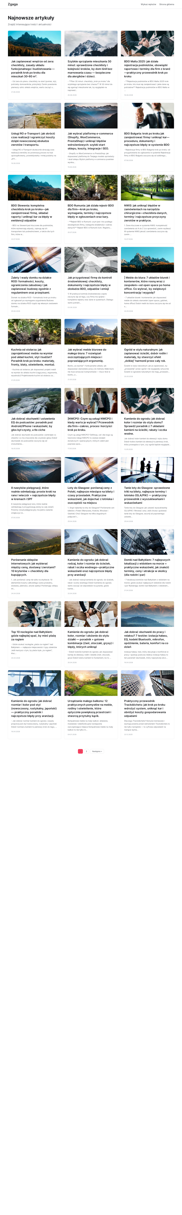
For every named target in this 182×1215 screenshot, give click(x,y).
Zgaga (13, 4)
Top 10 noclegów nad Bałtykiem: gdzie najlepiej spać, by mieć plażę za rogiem (33, 635)
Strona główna (166, 4)
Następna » (97, 751)
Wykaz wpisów (148, 4)
